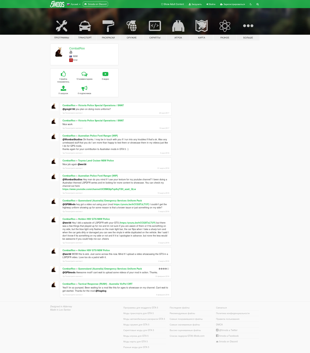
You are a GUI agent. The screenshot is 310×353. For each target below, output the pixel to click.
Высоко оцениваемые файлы (185, 330)
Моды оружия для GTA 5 (136, 324)
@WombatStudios (72, 139)
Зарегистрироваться (234, 4)
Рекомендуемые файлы (182, 313)
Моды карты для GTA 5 (135, 341)
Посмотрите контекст (74, 113)
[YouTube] (70, 51)
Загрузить (196, 4)
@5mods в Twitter (228, 330)
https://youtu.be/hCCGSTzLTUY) (131, 204)
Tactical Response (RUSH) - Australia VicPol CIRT (105, 283)
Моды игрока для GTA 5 (136, 335)
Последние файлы (180, 307)
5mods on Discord (228, 341)
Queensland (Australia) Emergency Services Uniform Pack (110, 200)
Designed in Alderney (61, 306)
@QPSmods (69, 272)
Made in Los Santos (60, 309)
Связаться (221, 307)
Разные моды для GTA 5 (136, 347)
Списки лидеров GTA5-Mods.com (187, 335)
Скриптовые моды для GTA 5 (138, 330)
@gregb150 (68, 109)
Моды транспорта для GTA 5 (138, 313)
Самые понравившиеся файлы (186, 318)
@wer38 (82, 164)
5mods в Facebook (228, 335)
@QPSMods (69, 204)
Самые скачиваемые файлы (185, 324)
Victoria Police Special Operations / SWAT (101, 105)
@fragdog (100, 290)
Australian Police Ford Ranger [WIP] (98, 135)
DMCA (219, 324)
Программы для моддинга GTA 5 (140, 307)
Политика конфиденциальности (233, 313)
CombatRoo (77, 48)
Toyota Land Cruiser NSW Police (96, 160)
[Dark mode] (250, 4)
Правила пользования (227, 318)
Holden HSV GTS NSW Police (94, 218)
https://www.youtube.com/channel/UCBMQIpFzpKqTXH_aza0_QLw (99, 189)
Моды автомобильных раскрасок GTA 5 (144, 318)
